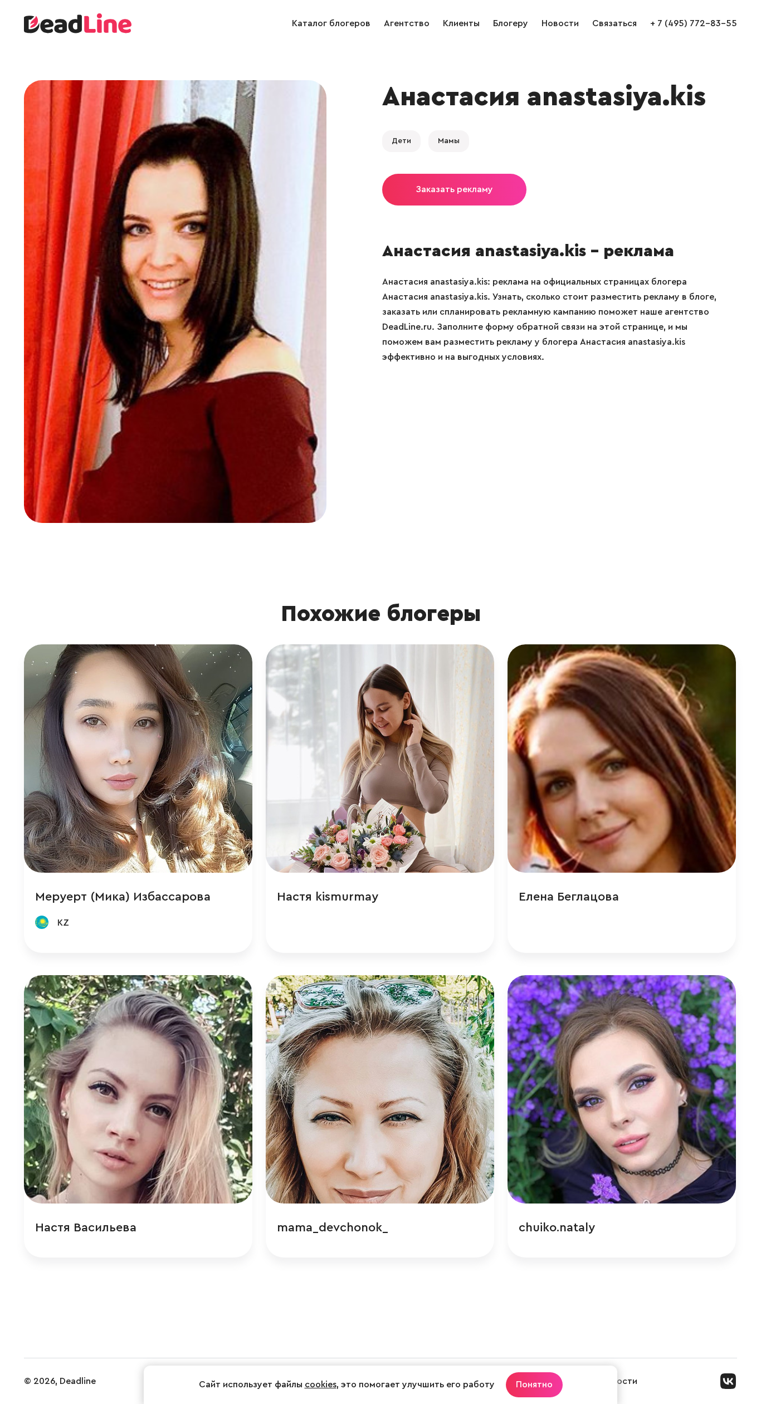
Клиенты (461, 23)
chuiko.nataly (557, 1227)
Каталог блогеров (331, 23)
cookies (320, 1384)
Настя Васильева (85, 1227)
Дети (401, 141)
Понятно (534, 1384)
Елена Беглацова (569, 897)
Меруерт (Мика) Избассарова (123, 897)
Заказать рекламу (454, 189)
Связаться (614, 23)
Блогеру (510, 23)
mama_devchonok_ (332, 1227)
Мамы (449, 141)
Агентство (407, 23)
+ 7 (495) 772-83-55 (693, 23)
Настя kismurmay (327, 897)
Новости (560, 23)
